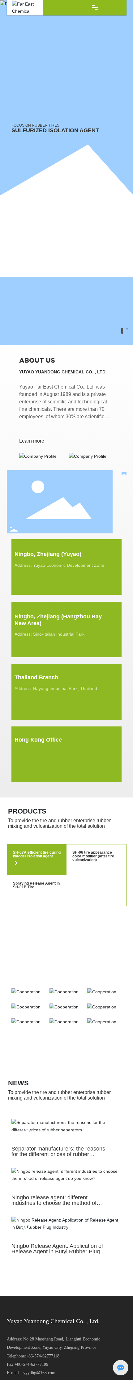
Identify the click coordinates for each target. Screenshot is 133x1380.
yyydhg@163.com (39, 1372)
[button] (122, 331)
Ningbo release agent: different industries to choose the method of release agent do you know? (54, 1203)
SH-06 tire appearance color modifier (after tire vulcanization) (93, 856)
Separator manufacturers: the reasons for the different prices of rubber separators (58, 1154)
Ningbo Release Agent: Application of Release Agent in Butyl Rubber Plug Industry (57, 1251)
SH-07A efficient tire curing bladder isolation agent (37, 854)
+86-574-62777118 (42, 1356)
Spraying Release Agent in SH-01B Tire (36, 885)
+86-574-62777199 (31, 1364)
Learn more (31, 441)
